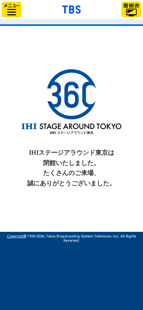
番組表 (131, 9)
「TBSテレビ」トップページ (71, 8)
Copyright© (16, 236)
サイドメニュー (12, 9)
